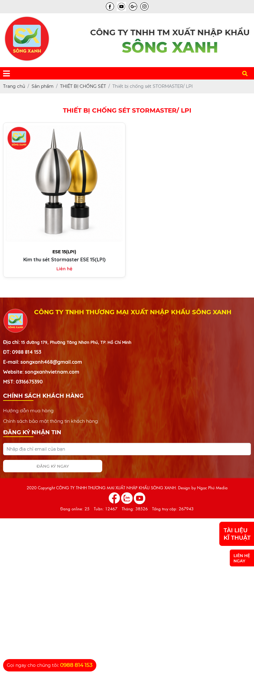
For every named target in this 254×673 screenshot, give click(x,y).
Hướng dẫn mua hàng (28, 410)
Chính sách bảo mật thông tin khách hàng (50, 421)
